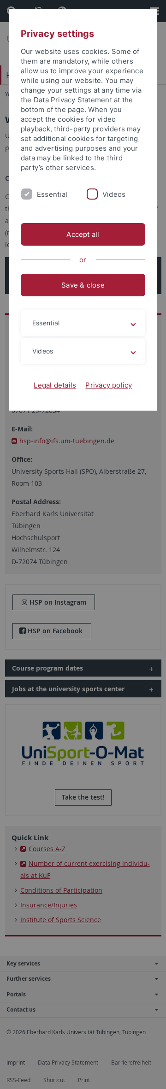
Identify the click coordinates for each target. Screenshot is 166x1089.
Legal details (55, 385)
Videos (113, 194)
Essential (52, 194)
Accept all (82, 234)
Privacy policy (108, 385)
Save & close (83, 285)
